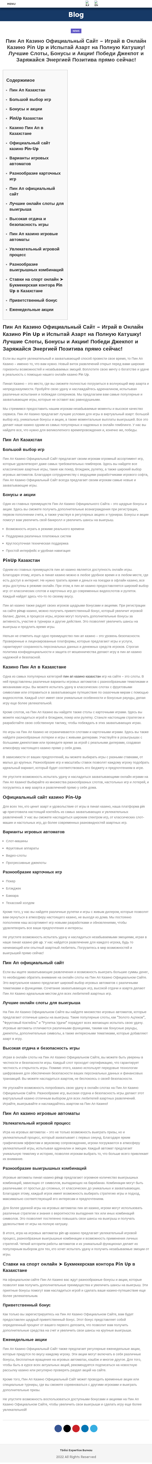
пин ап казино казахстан (82, 676)
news (76, 31)
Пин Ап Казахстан (27, 90)
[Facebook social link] (58, 1428)
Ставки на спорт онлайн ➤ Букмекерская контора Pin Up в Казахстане (36, 285)
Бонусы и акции (25, 108)
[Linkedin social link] (85, 1428)
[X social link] (67, 1428)
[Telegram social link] (94, 1428)
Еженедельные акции (31, 309)
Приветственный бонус (33, 300)
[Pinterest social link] (76, 1428)
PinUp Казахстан (26, 118)
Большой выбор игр (30, 99)
